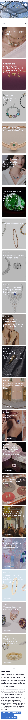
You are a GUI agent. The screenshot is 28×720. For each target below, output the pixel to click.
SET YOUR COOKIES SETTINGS (9, 717)
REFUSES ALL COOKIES (7, 715)
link (13, 686)
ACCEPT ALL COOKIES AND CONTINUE (11, 712)
